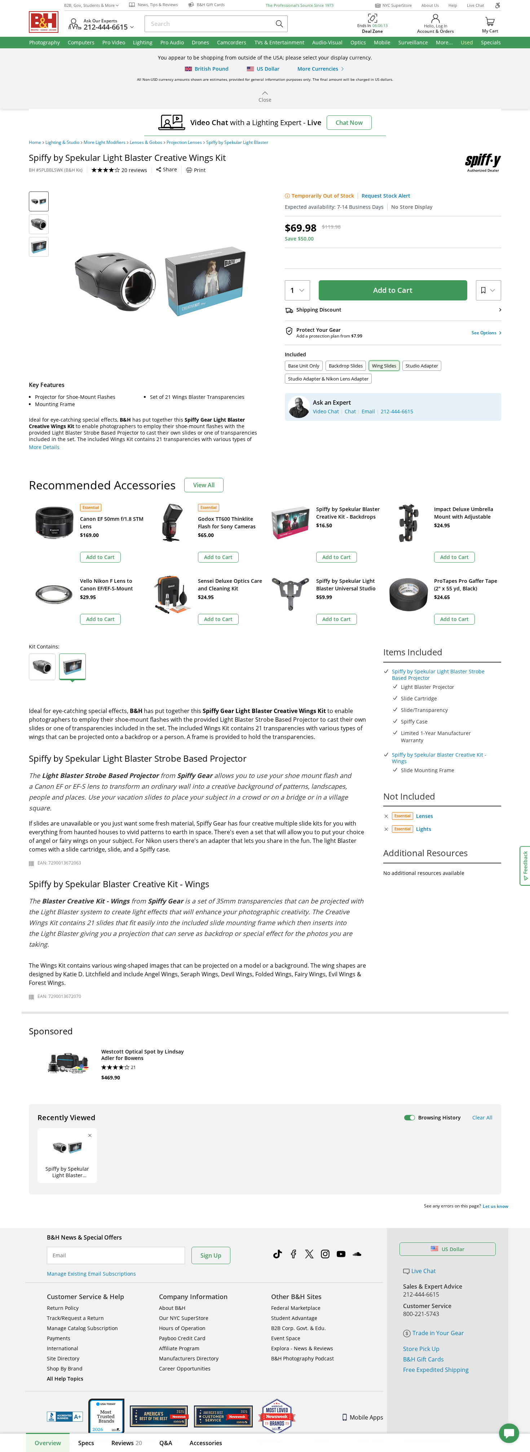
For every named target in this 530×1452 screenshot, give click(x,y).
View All (204, 485)
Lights (423, 829)
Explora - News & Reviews (302, 1348)
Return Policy (63, 1307)
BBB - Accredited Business (65, 1416)
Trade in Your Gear (438, 1333)
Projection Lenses (184, 142)
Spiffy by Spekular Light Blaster (237, 142)
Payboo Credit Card (182, 1338)
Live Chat (475, 5)
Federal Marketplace (296, 1307)
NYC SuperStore (397, 5)
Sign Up (210, 1255)
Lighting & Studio (62, 142)
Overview (48, 1443)
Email (59, 1255)
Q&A (165, 1443)
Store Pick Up (421, 1349)
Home (35, 142)
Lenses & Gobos (146, 142)
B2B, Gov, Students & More (89, 5)
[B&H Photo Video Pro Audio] (46, 22)
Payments (58, 1338)
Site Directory (63, 1358)
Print (200, 170)
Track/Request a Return (75, 1318)
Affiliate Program (179, 1348)
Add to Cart (392, 290)
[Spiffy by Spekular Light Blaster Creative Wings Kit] (160, 282)
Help (453, 5)
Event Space (285, 1338)
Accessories (206, 1443)
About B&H (172, 1307)
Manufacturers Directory (188, 1358)
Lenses (424, 816)
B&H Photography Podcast (302, 1358)
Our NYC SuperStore (183, 1318)
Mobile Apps (366, 1417)
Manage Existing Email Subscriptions (91, 1274)
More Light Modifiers (104, 142)
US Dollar (453, 1249)
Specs (86, 1443)
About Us (430, 5)
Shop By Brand (65, 1368)
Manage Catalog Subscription (82, 1328)
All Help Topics (65, 1378)
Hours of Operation (182, 1328)
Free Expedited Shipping (436, 1370)
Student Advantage (294, 1318)
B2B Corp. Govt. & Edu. (298, 1328)
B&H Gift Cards (423, 1359)
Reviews (126, 1443)
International (62, 1348)
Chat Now (349, 123)
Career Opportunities (185, 1368)
